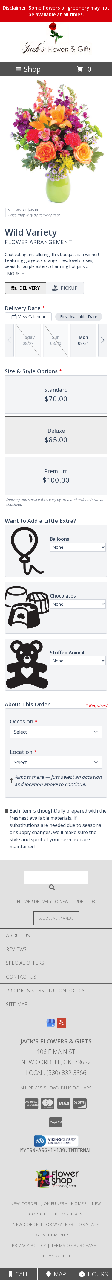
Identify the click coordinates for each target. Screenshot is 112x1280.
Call (21, 1274)
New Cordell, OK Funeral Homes (48, 1203)
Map (58, 1274)
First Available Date (78, 316)
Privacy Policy (29, 1245)
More (13, 273)
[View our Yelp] (61, 1025)
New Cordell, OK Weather (43, 1224)
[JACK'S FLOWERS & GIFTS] (56, 53)
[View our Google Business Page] (51, 1025)
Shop (32, 69)
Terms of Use (56, 1255)
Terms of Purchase (73, 1245)
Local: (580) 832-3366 (56, 1073)
